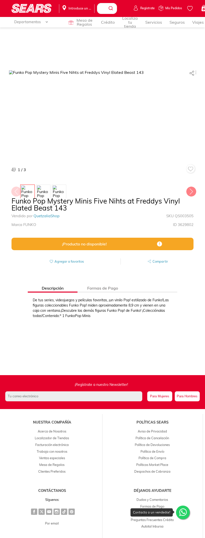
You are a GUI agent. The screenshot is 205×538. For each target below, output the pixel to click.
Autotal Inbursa (152, 526)
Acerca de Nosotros (52, 431)
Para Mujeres (159, 396)
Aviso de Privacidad (152, 431)
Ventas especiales (52, 458)
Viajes (198, 22)
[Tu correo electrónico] (74, 396)
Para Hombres (187, 396)
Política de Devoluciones (152, 445)
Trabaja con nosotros (52, 451)
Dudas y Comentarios (152, 500)
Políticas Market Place (152, 465)
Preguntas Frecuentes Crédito (152, 520)
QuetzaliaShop (47, 216)
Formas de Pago (152, 506)
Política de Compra (152, 458)
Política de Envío (152, 451)
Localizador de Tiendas (52, 438)
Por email (52, 523)
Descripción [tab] (53, 288)
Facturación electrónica (52, 445)
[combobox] (107, 8)
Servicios (153, 22)
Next (191, 190)
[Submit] (111, 8)
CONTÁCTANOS (52, 490)
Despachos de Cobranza (152, 471)
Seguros (177, 22)
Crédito (108, 22)
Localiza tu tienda (130, 22)
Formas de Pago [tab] (102, 288)
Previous (16, 190)
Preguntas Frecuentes (152, 513)
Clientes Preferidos (52, 471)
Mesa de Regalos (84, 22)
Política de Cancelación (152, 438)
